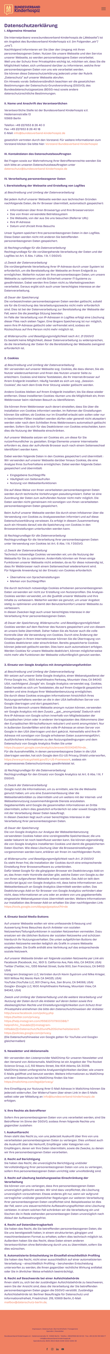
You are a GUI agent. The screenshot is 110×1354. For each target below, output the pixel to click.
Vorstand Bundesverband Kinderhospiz (71, 144)
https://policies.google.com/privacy (27, 1033)
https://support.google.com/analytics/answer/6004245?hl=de (45, 747)
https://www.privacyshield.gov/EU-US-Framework (37, 759)
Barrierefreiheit (60, 1329)
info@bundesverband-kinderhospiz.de (39, 133)
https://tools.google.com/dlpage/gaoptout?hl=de (36, 906)
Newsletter (59, 1331)
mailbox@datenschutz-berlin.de (25, 1302)
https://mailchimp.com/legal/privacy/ (28, 1081)
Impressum (36, 1329)
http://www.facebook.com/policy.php (29, 1013)
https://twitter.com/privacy (22, 1017)
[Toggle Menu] (103, 8)
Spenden (50, 1331)
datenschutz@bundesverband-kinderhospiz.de (35, 168)
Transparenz (73, 1329)
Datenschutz (48, 1329)
